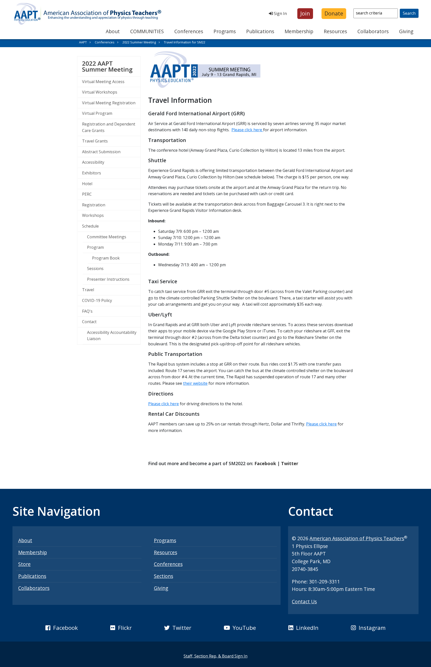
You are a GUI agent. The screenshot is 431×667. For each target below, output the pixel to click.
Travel (88, 289)
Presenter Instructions (108, 279)
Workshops (93, 215)
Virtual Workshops (99, 92)
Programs (225, 31)
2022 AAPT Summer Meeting (111, 66)
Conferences (188, 31)
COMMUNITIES (147, 31)
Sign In (280, 13)
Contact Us (304, 601)
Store (24, 564)
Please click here (247, 130)
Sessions (95, 268)
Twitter (289, 463)
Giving (406, 31)
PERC (87, 194)
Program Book (106, 258)
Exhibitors (91, 173)
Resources (335, 31)
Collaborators (373, 31)
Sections (163, 576)
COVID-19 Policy (97, 300)
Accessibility (93, 162)
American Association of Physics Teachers (357, 538)
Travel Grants (95, 141)
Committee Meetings (106, 237)
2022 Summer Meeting (139, 42)
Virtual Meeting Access (103, 81)
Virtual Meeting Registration (108, 103)
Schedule (90, 226)
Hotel (87, 183)
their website (195, 383)
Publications (260, 31)
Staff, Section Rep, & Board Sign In (215, 656)
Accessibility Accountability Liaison (111, 336)
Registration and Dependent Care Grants (108, 127)
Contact (89, 321)
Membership (299, 31)
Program (95, 247)
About (113, 31)
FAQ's (87, 311)
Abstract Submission (101, 151)
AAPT (83, 42)
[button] (305, 13)
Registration (93, 205)
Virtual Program (97, 113)
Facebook (265, 463)
